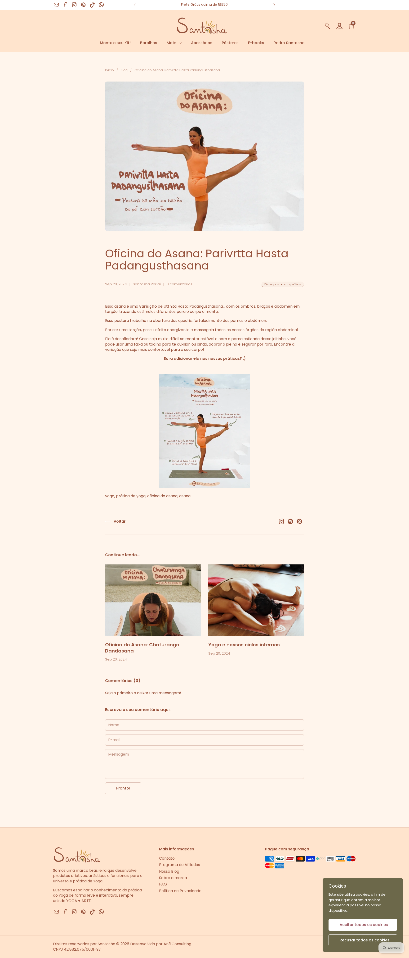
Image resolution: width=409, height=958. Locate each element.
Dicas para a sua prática (282, 284)
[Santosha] (187, 25)
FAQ (163, 884)
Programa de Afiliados (179, 864)
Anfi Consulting (177, 944)
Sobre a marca (173, 877)
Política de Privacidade (180, 891)
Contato (167, 858)
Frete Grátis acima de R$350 (204, 4)
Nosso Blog (169, 871)
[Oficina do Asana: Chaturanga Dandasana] (153, 600)
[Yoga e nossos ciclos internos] (256, 600)
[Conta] (339, 25)
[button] (327, 25)
